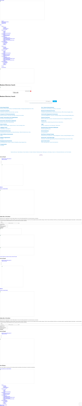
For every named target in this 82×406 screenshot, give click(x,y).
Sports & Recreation (45, 140)
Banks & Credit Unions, (45, 118)
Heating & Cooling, (58, 115)
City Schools (5, 401)
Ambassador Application (6, 37)
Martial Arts (56, 142)
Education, (2, 122)
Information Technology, (11, 115)
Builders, (1, 125)
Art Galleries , (54, 108)
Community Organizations (8, 118)
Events (4, 31)
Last (18, 324)
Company (3, 327)
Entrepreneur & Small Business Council (8, 398)
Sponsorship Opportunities (7, 391)
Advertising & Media (4, 107)
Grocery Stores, (68, 138)
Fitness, (42, 142)
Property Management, (56, 135)
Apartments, (50, 135)
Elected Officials (11, 122)
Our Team (4, 27)
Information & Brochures (60, 152)
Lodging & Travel (3, 127)
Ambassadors (5, 56)
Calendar (4, 30)
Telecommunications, (3, 115)
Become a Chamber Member (4, 188)
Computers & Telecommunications (7, 114)
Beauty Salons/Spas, (16, 132)
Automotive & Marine (4, 110)
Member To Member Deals (37, 152)
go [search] (55, 101)
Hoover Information (4, 41)
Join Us (1, 288)
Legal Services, (47, 125)
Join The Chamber (68, 152)
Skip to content (2, 0)
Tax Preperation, (52, 125)
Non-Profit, (2, 118)
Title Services (58, 125)
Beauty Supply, (21, 142)
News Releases (20, 152)
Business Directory (14, 152)
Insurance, (50, 118)
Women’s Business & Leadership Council (9, 38)
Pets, (42, 132)
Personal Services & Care (5, 130)
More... (33, 108)
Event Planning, (49, 108)
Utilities (1, 135)
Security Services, (9, 132)
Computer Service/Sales (20, 115)
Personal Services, (3, 132)
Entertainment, (43, 108)
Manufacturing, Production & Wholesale (49, 127)
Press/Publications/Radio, (16, 108)
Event (2, 388)
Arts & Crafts (58, 108)
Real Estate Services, (44, 135)
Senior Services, (55, 122)
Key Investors (5, 29)
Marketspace (45, 152)
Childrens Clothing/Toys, (15, 142)
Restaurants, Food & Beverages (47, 137)
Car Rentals (2, 145)
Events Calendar (26, 152)
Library (4, 63)
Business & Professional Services (48, 110)
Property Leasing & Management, (66, 135)
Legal (42, 124)
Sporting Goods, (46, 142)
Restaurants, (43, 138)
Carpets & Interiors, (13, 125)
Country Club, (51, 142)
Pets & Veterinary (45, 130)
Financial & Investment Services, (58, 118)
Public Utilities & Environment (6, 134)
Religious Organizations (5, 137)
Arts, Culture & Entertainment (47, 107)
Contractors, (53, 115)
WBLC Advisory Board (6, 39)
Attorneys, (43, 125)
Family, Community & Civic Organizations (9, 117)
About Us (4, 46)
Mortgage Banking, (67, 118)
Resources (4, 44)
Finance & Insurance (45, 117)
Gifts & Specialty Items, (4, 142)
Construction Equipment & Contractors (49, 114)
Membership (3, 53)
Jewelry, (9, 142)
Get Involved (3, 36)
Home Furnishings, (19, 125)
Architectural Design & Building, (66, 115)
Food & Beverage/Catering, (50, 138)
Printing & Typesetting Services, (26, 108)
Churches (1, 138)
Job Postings (50, 152)
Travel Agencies (8, 128)
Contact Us (54, 152)
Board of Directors (5, 28)
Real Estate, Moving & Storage (47, 134)
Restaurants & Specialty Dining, (60, 138)
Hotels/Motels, (2, 128)
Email (2, 224)
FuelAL (4, 40)
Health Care (43, 120)
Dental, (59, 122)
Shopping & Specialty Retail (6, 140)
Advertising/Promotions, (8, 108)
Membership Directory (6, 35)
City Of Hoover (5, 42)
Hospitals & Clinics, (44, 122)
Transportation (3, 144)
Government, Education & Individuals (8, 120)
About (2, 26)
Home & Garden (3, 124)
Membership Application (6, 34)
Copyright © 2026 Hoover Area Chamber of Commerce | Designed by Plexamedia (8, 256)
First (9, 324)
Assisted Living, (50, 122)
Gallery (4, 32)
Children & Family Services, (23, 132)
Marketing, (2, 108)
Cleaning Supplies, (6, 125)
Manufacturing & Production (46, 128)
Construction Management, (45, 115)
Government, (6, 122)
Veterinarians (45, 132)
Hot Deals (31, 152)
